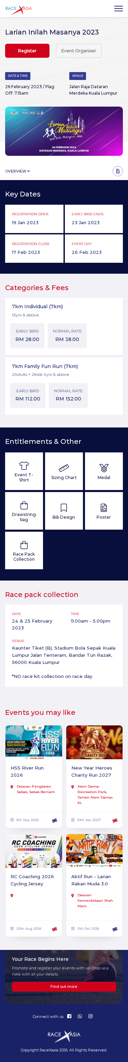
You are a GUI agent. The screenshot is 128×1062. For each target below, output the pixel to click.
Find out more (64, 986)
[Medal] (104, 471)
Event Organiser (78, 50)
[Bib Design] (64, 511)
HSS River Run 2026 (27, 771)
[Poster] (104, 511)
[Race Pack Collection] (24, 550)
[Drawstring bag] (24, 511)
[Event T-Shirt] (24, 471)
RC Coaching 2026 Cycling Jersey (32, 880)
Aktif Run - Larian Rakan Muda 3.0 (91, 880)
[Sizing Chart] (64, 471)
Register (27, 50)
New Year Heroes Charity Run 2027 (91, 771)
